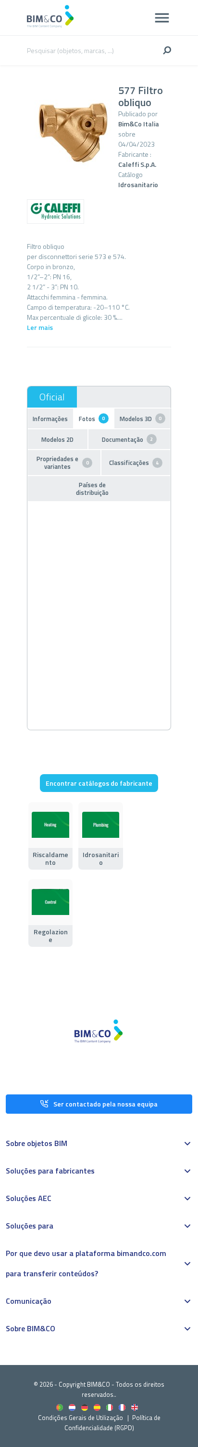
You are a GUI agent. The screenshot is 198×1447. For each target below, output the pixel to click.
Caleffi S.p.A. (137, 164)
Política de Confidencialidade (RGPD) (112, 1423)
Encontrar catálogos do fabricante (99, 783)
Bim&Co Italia (138, 124)
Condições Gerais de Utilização (81, 1417)
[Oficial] (52, 397)
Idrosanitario (138, 184)
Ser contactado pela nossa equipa (105, 1104)
